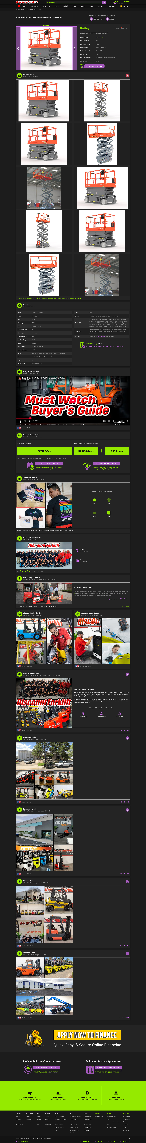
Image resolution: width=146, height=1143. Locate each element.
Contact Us (111, 6)
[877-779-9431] (127, 674)
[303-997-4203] (127, 738)
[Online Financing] (73, 1038)
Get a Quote (47, 6)
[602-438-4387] (127, 881)
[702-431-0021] (127, 810)
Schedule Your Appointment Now (108, 1067)
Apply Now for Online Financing (106, 464)
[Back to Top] (129, 1138)
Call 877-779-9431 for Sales (48, 464)
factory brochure (100, 336)
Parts (74, 6)
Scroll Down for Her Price (94, 66)
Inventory (34, 6)
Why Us (100, 6)
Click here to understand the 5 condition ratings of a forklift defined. (105, 346)
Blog (91, 6)
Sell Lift (65, 6)
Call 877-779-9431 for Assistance (46, 1067)
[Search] (104, 2)
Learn (83, 6)
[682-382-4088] (127, 953)
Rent (57, 6)
